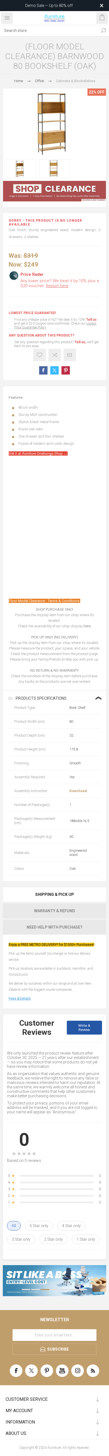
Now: (15, 264)
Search (103, 30)
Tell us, (80, 342)
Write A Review (84, 1027)
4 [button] (54, 1289)
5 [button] (64, 1289)
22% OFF (97, 92)
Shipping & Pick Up (54, 894)
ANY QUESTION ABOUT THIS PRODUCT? (41, 335)
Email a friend (69, 355)
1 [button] (26, 1289)
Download (78, 791)
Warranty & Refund (54, 911)
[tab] (54, 894)
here (87, 626)
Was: (15, 255)
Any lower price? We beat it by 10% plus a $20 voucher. (59, 283)
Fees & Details (20, 998)
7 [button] (83, 1289)
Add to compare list (54, 355)
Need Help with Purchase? (54, 927)
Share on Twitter (54, 370)
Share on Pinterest (65, 370)
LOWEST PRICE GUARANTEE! (32, 313)
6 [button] (73, 1289)
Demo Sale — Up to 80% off (49, 5)
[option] (21, 168)
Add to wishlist (39, 355)
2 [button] (35, 1289)
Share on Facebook (43, 370)
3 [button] (45, 1289)
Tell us (91, 320)
